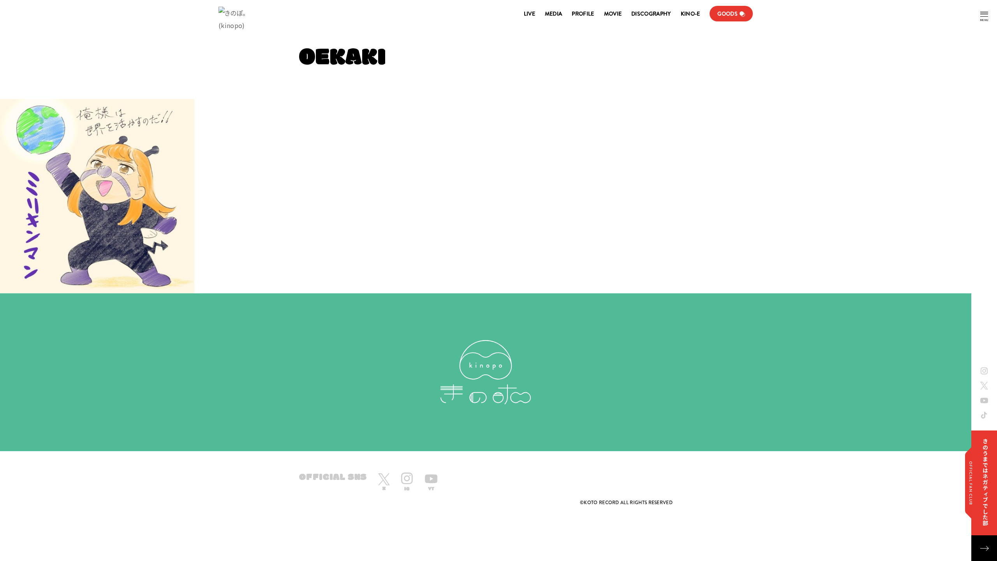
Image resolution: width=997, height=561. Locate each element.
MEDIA (553, 14)
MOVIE (613, 14)
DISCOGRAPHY (651, 14)
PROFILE (583, 14)
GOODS (727, 14)
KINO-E (690, 14)
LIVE (529, 14)
